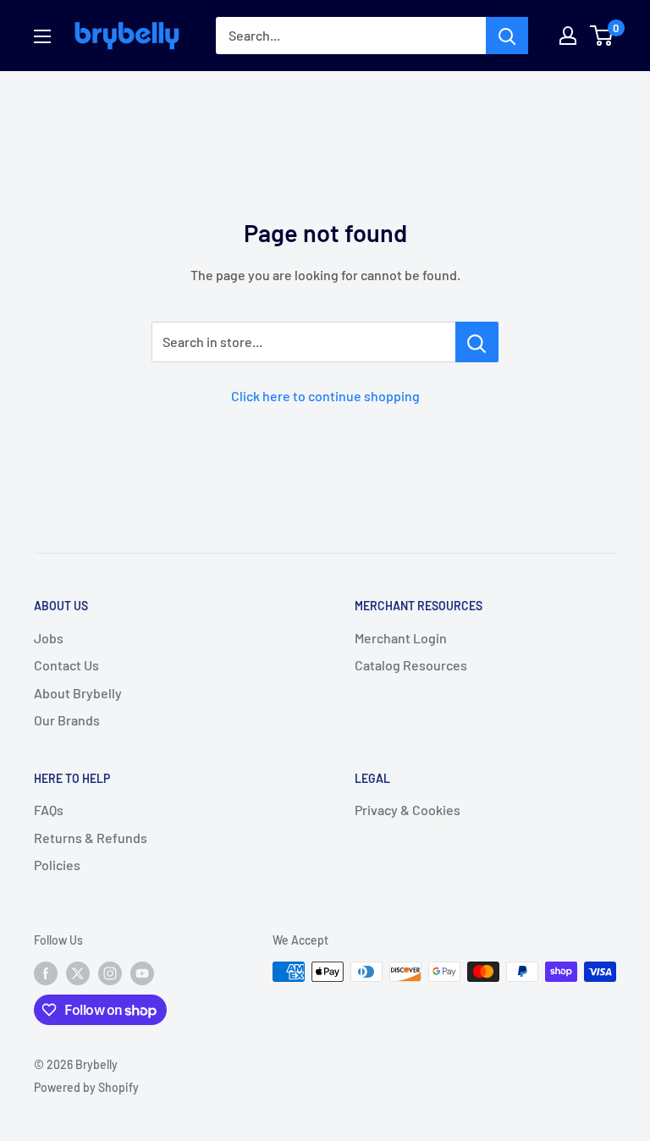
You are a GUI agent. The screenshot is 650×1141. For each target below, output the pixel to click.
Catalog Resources (411, 665)
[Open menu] (42, 36)
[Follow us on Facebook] (46, 973)
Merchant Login (401, 638)
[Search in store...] (477, 342)
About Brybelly (78, 693)
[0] (602, 35)
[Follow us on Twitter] (78, 973)
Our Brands (67, 720)
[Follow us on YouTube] (142, 973)
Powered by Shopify (86, 1087)
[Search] (507, 35)
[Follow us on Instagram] (110, 973)
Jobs (48, 638)
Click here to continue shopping (325, 396)
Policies (57, 865)
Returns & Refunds (90, 838)
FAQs (48, 810)
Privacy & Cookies (407, 810)
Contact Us (66, 665)
